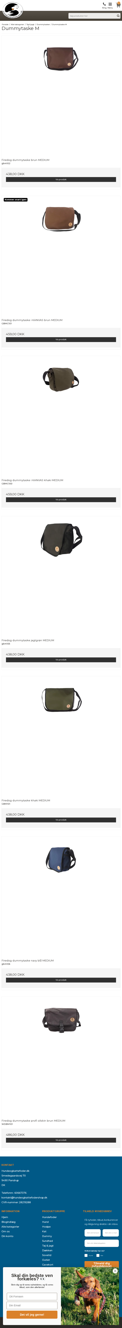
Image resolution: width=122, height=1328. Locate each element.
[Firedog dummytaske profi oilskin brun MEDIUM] (61, 1055)
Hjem (4, 1217)
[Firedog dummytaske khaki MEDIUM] (61, 735)
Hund (45, 1222)
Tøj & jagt (48, 1245)
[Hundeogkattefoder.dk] (12, 10)
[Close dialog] (115, 1271)
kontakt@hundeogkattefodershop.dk (24, 1197)
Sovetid (46, 1255)
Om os (5, 1231)
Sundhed (47, 1241)
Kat (44, 1231)
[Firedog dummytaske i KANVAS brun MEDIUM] (61, 255)
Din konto (7, 1236)
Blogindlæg (8, 1222)
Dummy (47, 1236)
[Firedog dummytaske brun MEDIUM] (61, 95)
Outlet (46, 1260)
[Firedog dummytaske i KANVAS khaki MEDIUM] (61, 415)
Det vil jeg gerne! (32, 1314)
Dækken (47, 1250)
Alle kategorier (10, 1226)
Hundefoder (49, 1217)
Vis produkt (61, 179)
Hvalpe (46, 1226)
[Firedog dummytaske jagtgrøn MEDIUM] (61, 575)
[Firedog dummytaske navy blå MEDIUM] (61, 895)
